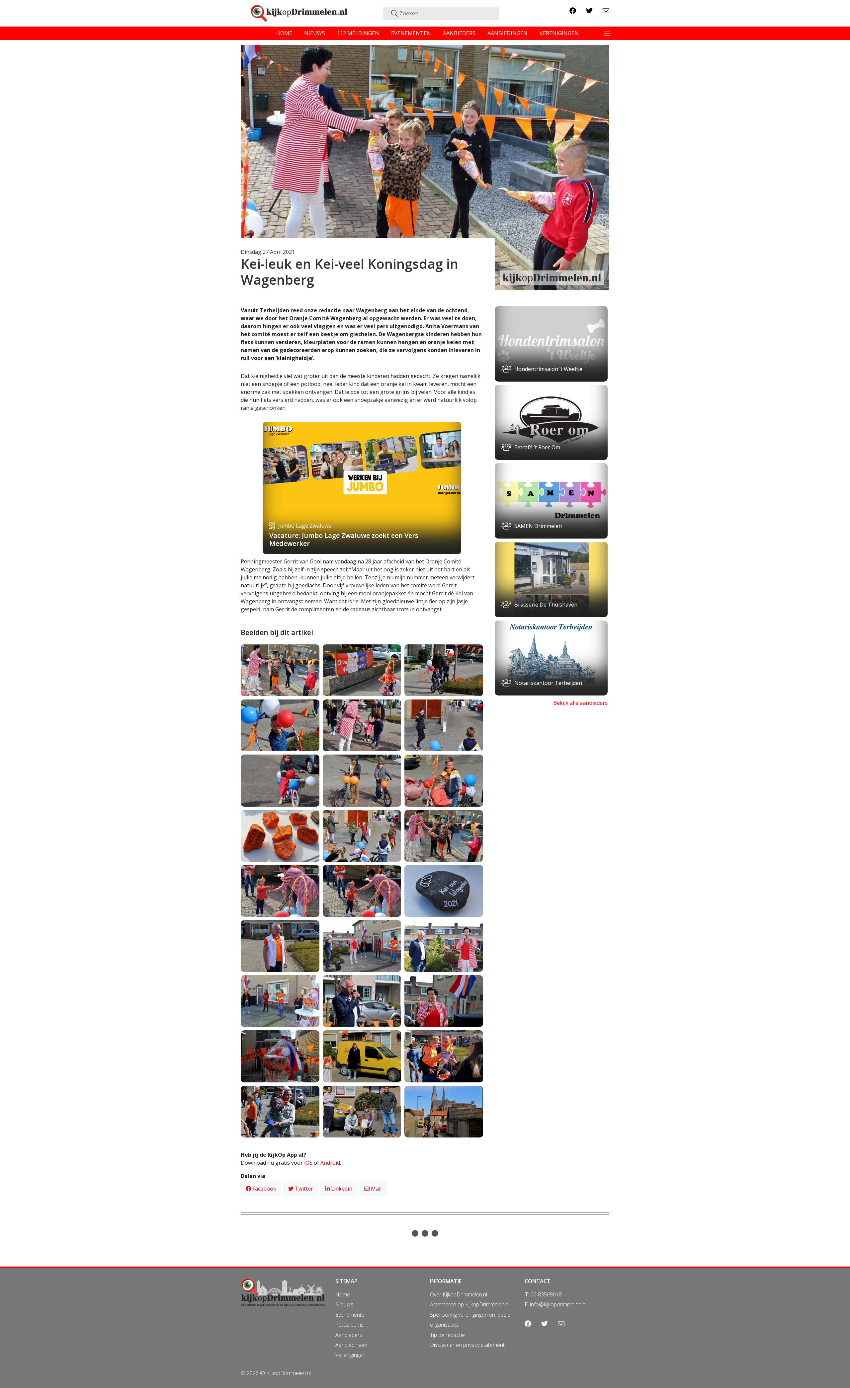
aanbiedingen (507, 33)
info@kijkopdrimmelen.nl (558, 1304)
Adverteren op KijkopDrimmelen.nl (470, 1304)
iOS (308, 1162)
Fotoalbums (349, 1324)
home (284, 33)
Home (342, 1294)
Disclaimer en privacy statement (467, 1345)
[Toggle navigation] (607, 33)
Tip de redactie (447, 1335)
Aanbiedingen (351, 1345)
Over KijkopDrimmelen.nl (458, 1294)
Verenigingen (350, 1354)
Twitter (303, 1188)
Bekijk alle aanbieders (580, 702)
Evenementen (351, 1314)
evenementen (411, 33)
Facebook (263, 1188)
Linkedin (341, 1188)
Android (330, 1162)
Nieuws (344, 1304)
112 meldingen (358, 33)
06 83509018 (546, 1294)
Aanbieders (348, 1335)
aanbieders (459, 33)
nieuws (314, 33)
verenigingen (559, 33)
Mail (376, 1188)
